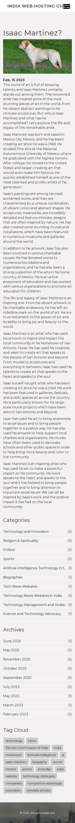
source (27, 769)
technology (14, 741)
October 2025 (14, 668)
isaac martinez (16, 762)
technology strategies (39, 776)
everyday (44, 769)
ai (63, 755)
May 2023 (11, 696)
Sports (8, 559)
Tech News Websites (20, 586)
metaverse (13, 755)
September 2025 (17, 678)
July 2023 (11, 687)
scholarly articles (38, 790)
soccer (57, 762)
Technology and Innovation (26, 532)
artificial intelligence (41, 755)
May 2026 (11, 650)
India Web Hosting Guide (39, 6)
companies (14, 783)
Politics (9, 550)
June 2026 (12, 641)
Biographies (12, 577)
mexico (11, 769)
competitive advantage (45, 783)
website (11, 776)
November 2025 (16, 659)
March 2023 (13, 705)
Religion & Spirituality (20, 541)
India (57, 748)
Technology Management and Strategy (35, 605)
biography (39, 762)
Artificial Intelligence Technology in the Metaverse (35, 568)
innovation (13, 790)
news (32, 741)
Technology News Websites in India (32, 596)
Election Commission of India (27, 748)
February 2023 (15, 714)
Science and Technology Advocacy (32, 614)
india (60, 769)
